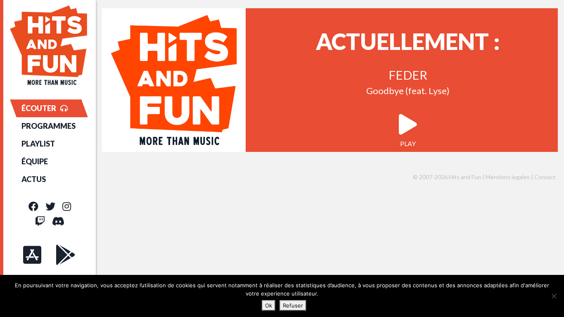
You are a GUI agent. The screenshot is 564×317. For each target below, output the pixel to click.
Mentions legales (508, 176)
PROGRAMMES (48, 125)
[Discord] (58, 221)
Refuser (293, 305)
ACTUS (33, 179)
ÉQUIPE (34, 161)
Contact (545, 176)
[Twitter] (50, 206)
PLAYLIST (38, 143)
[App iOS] (32, 254)
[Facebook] (33, 206)
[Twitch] (40, 221)
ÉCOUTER (38, 108)
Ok (268, 305)
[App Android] (65, 254)
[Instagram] (66, 206)
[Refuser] (554, 296)
